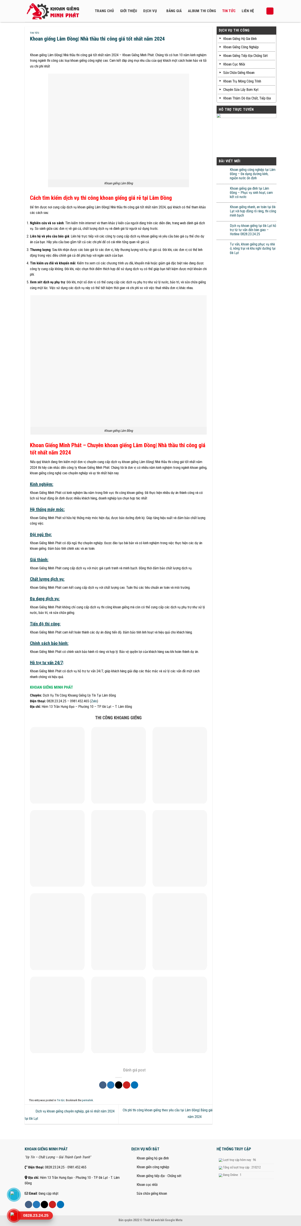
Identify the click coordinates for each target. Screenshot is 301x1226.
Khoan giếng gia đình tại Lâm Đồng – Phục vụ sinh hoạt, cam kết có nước (251, 192)
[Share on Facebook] (102, 1085)
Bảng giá (174, 11)
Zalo (94, 701)
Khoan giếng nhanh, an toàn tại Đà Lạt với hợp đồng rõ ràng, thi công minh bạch (253, 211)
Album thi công (202, 11)
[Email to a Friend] (118, 1085)
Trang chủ (104, 11)
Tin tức (229, 11)
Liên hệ (248, 11)
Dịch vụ (150, 11)
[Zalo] (14, 1195)
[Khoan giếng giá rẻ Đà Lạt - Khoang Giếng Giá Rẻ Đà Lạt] (56, 11)
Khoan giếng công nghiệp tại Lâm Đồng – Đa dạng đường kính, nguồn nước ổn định (252, 174)
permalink (87, 1100)
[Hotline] (14, 1216)
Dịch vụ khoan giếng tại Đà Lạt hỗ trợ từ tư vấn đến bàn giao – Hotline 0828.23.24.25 (253, 230)
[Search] (269, 11)
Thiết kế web (151, 1220)
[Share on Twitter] (110, 1085)
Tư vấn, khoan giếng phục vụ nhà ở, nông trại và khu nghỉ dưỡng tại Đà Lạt (252, 248)
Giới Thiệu (128, 11)
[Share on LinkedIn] (134, 1085)
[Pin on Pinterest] (126, 1085)
